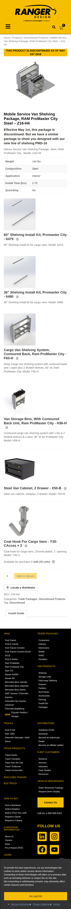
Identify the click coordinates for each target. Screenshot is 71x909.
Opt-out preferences (21, 904)
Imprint (56, 904)
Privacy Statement (42, 904)
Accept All (35, 896)
